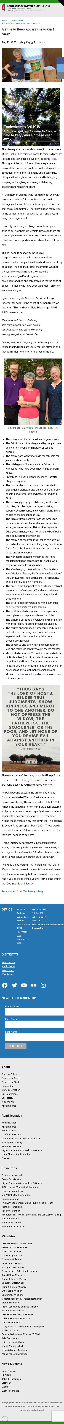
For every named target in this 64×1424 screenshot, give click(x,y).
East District (8, 970)
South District (8, 966)
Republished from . (23, 891)
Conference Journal (12, 1175)
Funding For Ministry (12, 1142)
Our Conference (10, 1094)
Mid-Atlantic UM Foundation (16, 1195)
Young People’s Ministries (14, 1354)
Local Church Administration (16, 1154)
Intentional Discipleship (13, 1226)
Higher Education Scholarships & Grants (22, 1150)
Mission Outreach (13, 1283)
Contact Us (7, 1086)
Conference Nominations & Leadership (21, 1138)
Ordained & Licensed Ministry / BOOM (21, 1334)
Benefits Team (9, 1130)
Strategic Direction (11, 1090)
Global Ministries (10, 1302)
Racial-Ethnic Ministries (13, 1275)
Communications (10, 1199)
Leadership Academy (12, 1191)
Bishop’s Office (9, 1074)
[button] (58, 11)
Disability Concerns (11, 1251)
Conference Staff (10, 1082)
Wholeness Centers (11, 1222)
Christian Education (11, 1322)
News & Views (9, 1371)
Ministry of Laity (10, 1330)
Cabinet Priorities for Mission (16, 1318)
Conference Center (11, 1078)
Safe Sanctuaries (10, 1218)
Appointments (9, 1105)
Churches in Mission (12, 1291)
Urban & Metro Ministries (14, 1350)
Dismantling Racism (12, 1255)
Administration (9, 1123)
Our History (7, 1098)
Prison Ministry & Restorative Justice (20, 1271)
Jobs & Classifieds (11, 1379)
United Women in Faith (13, 1346)
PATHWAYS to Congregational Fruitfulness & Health (27, 1203)
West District (8, 974)
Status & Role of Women (14, 1279)
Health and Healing (11, 1263)
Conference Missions (12, 1295)
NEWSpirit (6, 1375)
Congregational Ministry (17, 1314)
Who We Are (8, 1102)
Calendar (6, 1383)
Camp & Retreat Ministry (14, 1287)
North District (8, 962)
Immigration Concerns (13, 1267)
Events (5, 1387)
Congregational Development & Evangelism (23, 1326)
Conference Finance (12, 1134)
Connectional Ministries (17, 1243)
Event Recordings (10, 1390)
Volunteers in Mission (13, 1310)
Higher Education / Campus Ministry (20, 1306)
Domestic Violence (11, 1259)
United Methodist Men (13, 1342)
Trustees (6, 1158)
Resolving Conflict (11, 1210)
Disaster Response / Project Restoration (22, 1299)
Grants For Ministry (11, 1146)
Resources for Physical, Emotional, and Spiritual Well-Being (31, 1215)
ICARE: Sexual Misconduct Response (20, 1187)
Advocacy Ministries (14, 1247)
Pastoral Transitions (12, 1207)
